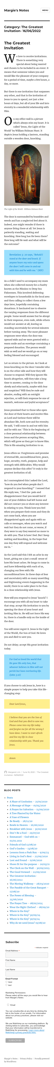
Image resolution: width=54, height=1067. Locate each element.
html (10, 982)
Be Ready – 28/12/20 (21, 821)
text (9, 985)
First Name (10, 960)
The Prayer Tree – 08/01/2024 (26, 903)
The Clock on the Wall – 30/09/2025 (30, 868)
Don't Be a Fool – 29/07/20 (25, 832)
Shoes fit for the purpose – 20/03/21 (30, 864)
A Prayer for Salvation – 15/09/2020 (29, 809)
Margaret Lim (14, 772)
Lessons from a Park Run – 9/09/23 (29, 852)
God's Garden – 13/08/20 (23, 848)
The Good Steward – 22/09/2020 (28, 872)
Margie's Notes (16, 10)
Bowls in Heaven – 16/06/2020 (27, 825)
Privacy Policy (26, 1059)
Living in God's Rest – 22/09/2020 (29, 856)
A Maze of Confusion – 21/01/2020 (28, 801)
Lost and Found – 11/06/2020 (26, 860)
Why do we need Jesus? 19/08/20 (27, 922)
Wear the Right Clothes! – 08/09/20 (29, 907)
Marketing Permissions (15, 993)
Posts (10, 797)
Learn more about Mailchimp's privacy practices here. (25, 1031)
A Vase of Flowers (19, 817)
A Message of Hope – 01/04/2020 (28, 805)
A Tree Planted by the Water (25, 813)
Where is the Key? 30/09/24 (25, 915)
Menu (45, 10)
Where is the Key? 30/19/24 (25, 919)
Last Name (10, 969)
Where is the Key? (19, 911)
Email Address (13, 950)
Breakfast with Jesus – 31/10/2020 (28, 829)
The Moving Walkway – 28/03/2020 (29, 883)
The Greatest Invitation (17, 45)
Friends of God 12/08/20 (23, 844)
